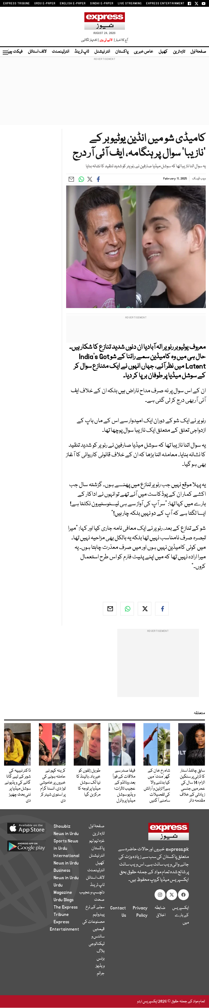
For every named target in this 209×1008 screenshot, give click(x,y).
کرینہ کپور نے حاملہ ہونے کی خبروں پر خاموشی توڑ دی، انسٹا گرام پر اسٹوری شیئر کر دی (53, 786)
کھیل (163, 51)
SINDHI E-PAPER (101, 3)
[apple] (32, 828)
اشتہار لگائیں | (90, 40)
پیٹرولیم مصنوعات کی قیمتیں (93, 922)
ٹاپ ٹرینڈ (82, 51)
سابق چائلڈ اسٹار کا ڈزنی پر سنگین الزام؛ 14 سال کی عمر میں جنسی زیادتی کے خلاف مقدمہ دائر (192, 786)
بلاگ (100, 951)
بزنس (100, 958)
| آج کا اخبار (120, 40)
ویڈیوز (100, 966)
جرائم (100, 973)
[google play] (32, 845)
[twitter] (144, 609)
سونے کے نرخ (94, 907)
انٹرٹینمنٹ (60, 51)
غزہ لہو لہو (96, 841)
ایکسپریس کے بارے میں (180, 915)
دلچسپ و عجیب (91, 892)
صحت (99, 900)
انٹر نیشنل (102, 51)
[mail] (109, 609)
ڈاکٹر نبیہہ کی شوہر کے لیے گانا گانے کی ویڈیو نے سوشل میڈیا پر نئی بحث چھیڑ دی (18, 786)
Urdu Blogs (63, 900)
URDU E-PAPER (45, 3)
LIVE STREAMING (130, 3)
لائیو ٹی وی (106, 40)
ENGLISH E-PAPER (73, 3)
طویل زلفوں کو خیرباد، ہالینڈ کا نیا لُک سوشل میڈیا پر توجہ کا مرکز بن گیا (88, 783)
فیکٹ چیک (13, 51)
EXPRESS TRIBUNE (16, 3)
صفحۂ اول (198, 51)
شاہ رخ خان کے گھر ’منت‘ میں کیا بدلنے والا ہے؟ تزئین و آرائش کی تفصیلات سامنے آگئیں (157, 786)
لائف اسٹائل (37, 51)
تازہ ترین (179, 51)
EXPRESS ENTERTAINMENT (165, 3)
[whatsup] (127, 609)
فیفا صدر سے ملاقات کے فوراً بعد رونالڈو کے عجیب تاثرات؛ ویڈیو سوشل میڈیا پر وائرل (124, 786)
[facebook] (162, 609)
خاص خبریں (143, 51)
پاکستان (121, 51)
